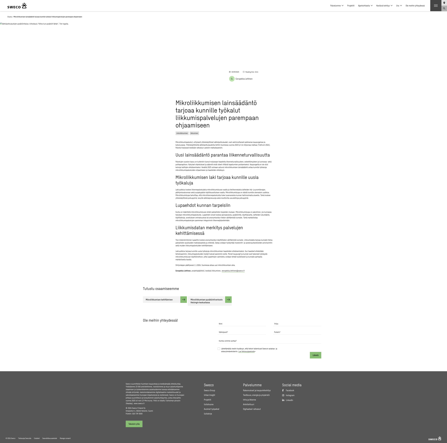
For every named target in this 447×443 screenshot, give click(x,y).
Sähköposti (223, 332)
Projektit (350, 5)
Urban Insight (209, 395)
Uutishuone (208, 404)
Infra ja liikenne (249, 399)
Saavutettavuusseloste (49, 438)
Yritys (276, 324)
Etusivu (9, 17)
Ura (397, 5)
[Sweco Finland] (17, 5)
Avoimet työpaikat (211, 409)
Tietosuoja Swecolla (24, 438)
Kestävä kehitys (383, 5)
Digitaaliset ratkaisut (252, 409)
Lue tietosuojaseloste (246, 351)
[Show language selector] (444, 3)
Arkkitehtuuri (248, 404)
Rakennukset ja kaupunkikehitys (257, 390)
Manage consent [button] (65, 438)
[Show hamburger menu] (435, 5)
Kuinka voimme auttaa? (228, 341)
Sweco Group (209, 390)
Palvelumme (335, 5)
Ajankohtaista (364, 5)
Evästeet (37, 438)
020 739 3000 (137, 413)
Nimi (220, 324)
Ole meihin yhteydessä (415, 5)
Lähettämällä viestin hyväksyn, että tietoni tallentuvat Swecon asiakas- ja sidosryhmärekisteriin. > (249, 349)
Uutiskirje (208, 413)
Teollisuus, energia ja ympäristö (256, 395)
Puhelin (277, 332)
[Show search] (444, 8)
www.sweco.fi (139, 403)
